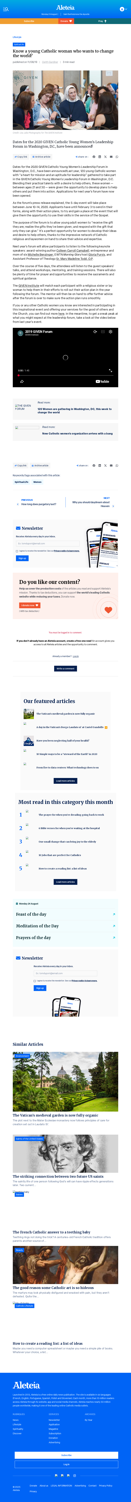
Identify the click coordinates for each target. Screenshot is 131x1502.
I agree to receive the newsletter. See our (49, 551)
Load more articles (65, 780)
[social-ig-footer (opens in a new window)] (74, 1475)
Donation (53, 1438)
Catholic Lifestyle (24, 1305)
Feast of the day (31, 914)
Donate (64, 21)
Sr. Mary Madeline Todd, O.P (74, 259)
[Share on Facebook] (94, 157)
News (16, 1420)
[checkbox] (17, 551)
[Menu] (20, 9)
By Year (88, 1420)
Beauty (19, 1250)
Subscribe (29, 21)
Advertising (54, 1442)
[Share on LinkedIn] (99, 157)
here (61, 313)
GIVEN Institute (29, 285)
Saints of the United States (29, 1138)
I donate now (27, 605)
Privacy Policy (105, 1485)
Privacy (33, 1491)
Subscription (55, 1433)
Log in (76, 656)
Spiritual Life (21, 481)
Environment (22, 1056)
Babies (19, 1194)
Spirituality (18, 1429)
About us (44, 1485)
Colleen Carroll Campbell (72, 250)
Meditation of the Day (37, 926)
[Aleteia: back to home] (65, 7)
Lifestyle (17, 37)
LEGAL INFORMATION (61, 1485)
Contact (92, 1485)
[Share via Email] (111, 157)
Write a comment (65, 668)
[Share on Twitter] (105, 157)
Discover (17, 1433)
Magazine (53, 1429)
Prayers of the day (33, 937)
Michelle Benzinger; (41, 254)
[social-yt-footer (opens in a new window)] (56, 1475)
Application (54, 1424)
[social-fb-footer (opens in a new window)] (62, 1475)
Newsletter (54, 1420)
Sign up (22, 558)
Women (37, 481)
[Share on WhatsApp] (117, 157)
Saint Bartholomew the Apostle (76, 14)
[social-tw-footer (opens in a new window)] (68, 1475)
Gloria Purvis (96, 254)
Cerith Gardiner (50, 62)
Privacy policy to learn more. (67, 550)
